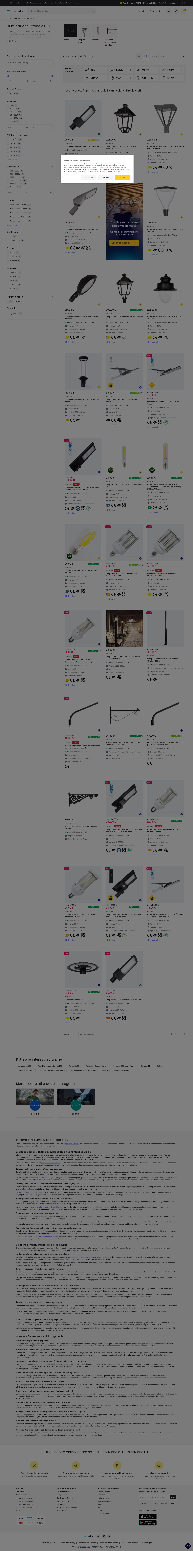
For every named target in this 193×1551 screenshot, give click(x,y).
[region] (97, 169)
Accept (122, 177)
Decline (106, 177)
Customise (89, 177)
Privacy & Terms (111, 171)
